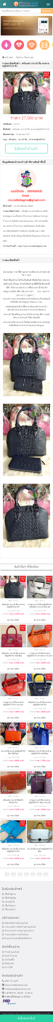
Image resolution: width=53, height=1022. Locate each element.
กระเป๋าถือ (22, 139)
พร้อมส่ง (12, 139)
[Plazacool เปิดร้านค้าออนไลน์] (26, 4)
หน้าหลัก (8, 57)
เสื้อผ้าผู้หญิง (10, 898)
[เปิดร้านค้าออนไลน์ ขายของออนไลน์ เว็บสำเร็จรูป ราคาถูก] (26, 25)
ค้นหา (48, 11)
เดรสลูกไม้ (10, 902)
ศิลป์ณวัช (9, 963)
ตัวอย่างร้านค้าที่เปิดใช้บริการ (18, 938)
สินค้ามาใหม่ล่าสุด (24, 57)
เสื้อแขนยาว (10, 909)
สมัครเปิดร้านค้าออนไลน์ (16, 923)
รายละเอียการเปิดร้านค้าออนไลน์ (20, 927)
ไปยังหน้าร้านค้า (26, 148)
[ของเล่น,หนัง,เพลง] (44, 45)
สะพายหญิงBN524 (37, 139)
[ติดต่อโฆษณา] (7, 874)
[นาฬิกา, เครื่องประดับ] (32, 45)
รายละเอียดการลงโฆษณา (17, 934)
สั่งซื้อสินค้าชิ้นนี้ (26, 1018)
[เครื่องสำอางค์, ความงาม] (19, 45)
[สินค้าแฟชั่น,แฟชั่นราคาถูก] (6, 45)
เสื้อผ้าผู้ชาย (10, 894)
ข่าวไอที (8, 967)
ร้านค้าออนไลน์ (12, 952)
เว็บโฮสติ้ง (9, 960)
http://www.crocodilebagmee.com (33, 246)
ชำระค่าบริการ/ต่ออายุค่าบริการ (19, 931)
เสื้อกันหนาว (10, 905)
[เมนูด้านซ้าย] (4, 4)
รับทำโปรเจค (11, 956)
